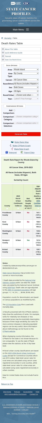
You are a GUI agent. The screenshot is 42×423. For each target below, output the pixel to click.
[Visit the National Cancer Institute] (16, 2)
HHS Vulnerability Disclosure (15, 394)
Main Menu (18, 29)
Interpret (13, 152)
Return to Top (7, 384)
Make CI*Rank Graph (22, 145)
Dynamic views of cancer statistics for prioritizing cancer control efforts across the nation (21, 21)
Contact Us (34, 394)
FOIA (37, 392)
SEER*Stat (11, 287)
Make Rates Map (22, 142)
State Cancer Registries (11, 273)
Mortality (7, 38)
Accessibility (27, 392)
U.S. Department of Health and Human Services (20, 405)
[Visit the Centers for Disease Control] (26, 2)
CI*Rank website (9, 331)
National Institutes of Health (14, 407)
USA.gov (25, 410)
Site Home (7, 392)
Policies (17, 392)
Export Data (29, 152)
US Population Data (13, 304)
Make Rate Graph (21, 149)
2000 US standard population (19, 290)
